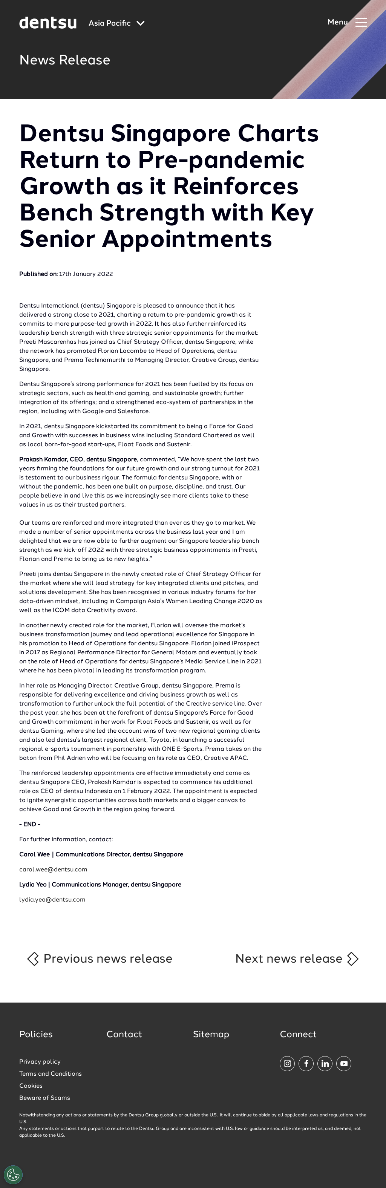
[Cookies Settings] (13, 1174)
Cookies (31, 1086)
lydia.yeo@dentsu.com (52, 900)
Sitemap (211, 1035)
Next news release (290, 959)
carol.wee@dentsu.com (53, 870)
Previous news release (106, 959)
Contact (124, 1035)
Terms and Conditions (50, 1074)
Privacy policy (40, 1062)
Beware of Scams (44, 1098)
